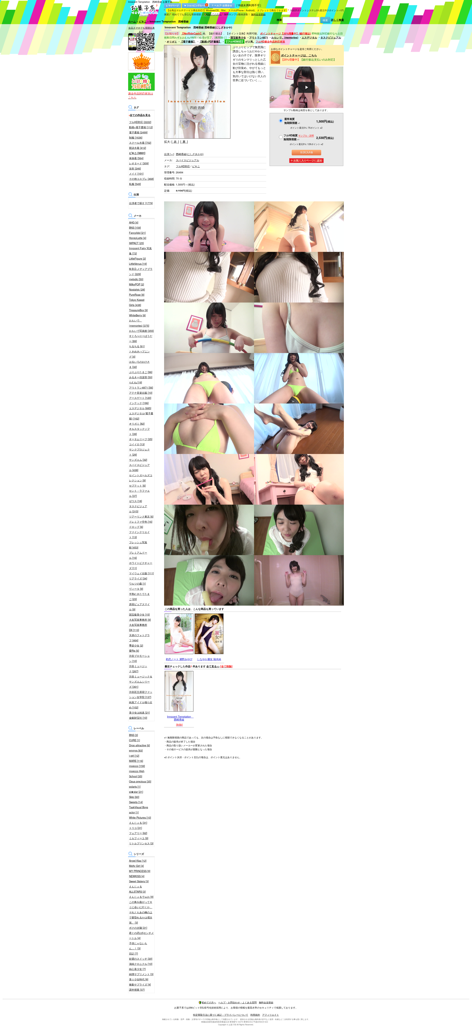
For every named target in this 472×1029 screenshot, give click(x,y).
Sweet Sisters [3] (139, 881)
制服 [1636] (135, 137)
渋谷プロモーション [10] (139, 658)
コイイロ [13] (137, 444)
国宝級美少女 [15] (139, 614)
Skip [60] (134, 797)
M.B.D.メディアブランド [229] (140, 271)
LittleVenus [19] (138, 263)
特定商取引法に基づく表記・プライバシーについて (220, 1014)
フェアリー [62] (138, 833)
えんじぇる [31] (138, 822)
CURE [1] (134, 740)
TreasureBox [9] (138, 310)
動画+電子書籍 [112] (141, 127)
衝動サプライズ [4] (140, 984)
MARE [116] (136, 761)
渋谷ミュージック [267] (138, 668)
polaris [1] (134, 786)
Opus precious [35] (140, 781)
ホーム (132, 21)
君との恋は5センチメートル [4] (141, 935)
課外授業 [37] (137, 989)
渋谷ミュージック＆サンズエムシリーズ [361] (140, 682)
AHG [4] (133, 222)
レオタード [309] (139, 163)
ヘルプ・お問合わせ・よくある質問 (237, 1002)
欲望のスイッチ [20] (140, 958)
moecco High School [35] (136, 773)
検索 (279, 20)
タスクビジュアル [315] (138, 508)
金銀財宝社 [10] (138, 717)
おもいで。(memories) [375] (139, 323)
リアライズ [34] (138, 578)
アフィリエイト (270, 1014)
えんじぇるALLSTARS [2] (137, 889)
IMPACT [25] (136, 243)
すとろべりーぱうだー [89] (140, 338)
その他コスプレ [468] (141, 179)
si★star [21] (136, 792)
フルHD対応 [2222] (140, 122)
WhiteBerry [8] (137, 315)
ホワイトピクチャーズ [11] (140, 565)
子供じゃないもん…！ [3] (138, 945)
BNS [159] (135, 227)
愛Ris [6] (134, 650)
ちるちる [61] (137, 346)
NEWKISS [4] (136, 876)
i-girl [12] (134, 755)
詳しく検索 (337, 20)
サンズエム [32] (138, 460)
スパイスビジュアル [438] (139, 467)
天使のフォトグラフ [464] (139, 637)
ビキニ (143, 21)
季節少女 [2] (136, 645)
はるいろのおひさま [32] (139, 364)
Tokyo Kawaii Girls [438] (136, 302)
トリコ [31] (135, 828)
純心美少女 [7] (137, 969)
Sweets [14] (136, 802)
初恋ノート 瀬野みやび (179, 659)
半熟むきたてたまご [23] (139, 596)
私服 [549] (135, 184)
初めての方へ (214, 14)
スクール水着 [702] (140, 142)
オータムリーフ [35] (140, 439)
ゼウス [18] (135, 501)
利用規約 (255, 1014)
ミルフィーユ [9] (138, 838)
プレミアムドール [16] (138, 555)
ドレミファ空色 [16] (140, 521)
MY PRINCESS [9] (139, 871)
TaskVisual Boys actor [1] (138, 809)
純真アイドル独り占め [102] (140, 704)
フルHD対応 (183, 166)
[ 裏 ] (184, 141)
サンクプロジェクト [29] (139, 452)
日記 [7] (133, 953)
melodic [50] (136, 279)
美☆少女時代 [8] (138, 979)
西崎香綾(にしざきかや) (190, 154)
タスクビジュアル (330, 37)
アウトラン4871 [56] (141, 387)
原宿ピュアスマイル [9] (139, 606)
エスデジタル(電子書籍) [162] (141, 415)
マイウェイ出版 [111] (141, 573)
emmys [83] (136, 750)
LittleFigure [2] (137, 258)
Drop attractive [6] (139, 745)
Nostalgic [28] (137, 289)
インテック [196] (139, 403)
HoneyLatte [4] (137, 238)
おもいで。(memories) (284, 37)
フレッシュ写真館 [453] (138, 544)
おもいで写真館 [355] (141, 331)
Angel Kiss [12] (137, 860)
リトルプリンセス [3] (141, 843)
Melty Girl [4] (136, 866)
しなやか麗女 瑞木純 (209, 659)
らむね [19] (135, 382)
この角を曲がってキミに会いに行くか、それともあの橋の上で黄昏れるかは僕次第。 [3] (140, 912)
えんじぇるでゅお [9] (141, 897)
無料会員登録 (258, 14)
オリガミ (172, 41)
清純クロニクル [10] (140, 964)
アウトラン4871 (258, 37)
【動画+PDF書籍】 (210, 41)
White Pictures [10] (140, 817)
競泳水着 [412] (137, 148)
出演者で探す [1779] (141, 203)
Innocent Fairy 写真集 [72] (140, 250)
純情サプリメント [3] (141, 974)
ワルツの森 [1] (137, 583)
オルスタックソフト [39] (139, 431)
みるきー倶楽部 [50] (140, 377)
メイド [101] (136, 173)
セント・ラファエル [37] (139, 493)
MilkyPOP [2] (136, 284)
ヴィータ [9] (136, 589)
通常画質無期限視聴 (292, 121)
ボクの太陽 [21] (138, 928)
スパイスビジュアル (187, 160)
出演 (169, 154)
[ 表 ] (175, 141)
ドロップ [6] (136, 527)
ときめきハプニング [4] (139, 354)
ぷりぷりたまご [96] (140, 372)
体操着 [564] (136, 158)
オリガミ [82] (137, 423)
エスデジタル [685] (140, 408)
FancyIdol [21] (137, 233)
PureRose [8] (136, 294)
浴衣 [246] (135, 168)
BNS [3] (133, 735)
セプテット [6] (137, 485)
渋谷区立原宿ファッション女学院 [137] (140, 694)
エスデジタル (309, 37)
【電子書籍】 (188, 41)
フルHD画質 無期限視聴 (299, 137)
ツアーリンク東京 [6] (141, 516)
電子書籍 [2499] (138, 132)
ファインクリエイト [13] (139, 534)
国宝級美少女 (238, 37)
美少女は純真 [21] (139, 712)
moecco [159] (137, 766)
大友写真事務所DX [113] (138, 627)
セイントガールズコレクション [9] (140, 477)
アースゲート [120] (140, 398)
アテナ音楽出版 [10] (140, 392)
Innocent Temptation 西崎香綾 (180, 718)
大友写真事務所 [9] (140, 619)
